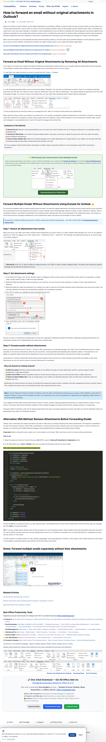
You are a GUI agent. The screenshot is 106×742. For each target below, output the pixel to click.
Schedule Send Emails (52, 624)
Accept (72, 735)
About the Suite (34, 706)
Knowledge (25, 722)
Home (11, 722)
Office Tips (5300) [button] (53, 6)
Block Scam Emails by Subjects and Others (42, 629)
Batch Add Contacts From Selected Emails (32, 640)
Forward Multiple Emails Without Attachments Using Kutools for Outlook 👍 (27, 50)
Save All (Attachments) (93, 161)
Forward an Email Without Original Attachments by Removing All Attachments (28, 46)
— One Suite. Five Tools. (22, 1)
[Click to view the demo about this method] (67, 50)
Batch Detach (30, 632)
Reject (81, 735)
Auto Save (52, 632)
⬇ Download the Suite (52, 706)
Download (32, 6)
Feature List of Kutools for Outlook (59, 673)
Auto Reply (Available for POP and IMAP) (30, 624)
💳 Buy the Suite (72, 706)
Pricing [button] (41, 6)
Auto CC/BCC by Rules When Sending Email (75, 624)
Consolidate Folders (94, 629)
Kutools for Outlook (69, 161)
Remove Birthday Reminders (86, 640)
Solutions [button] (23, 6)
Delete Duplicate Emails (65, 629)
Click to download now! (65, 616)
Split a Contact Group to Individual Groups (61, 640)
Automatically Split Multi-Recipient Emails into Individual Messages (54, 626)
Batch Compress (42, 632)
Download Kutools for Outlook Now (53, 192)
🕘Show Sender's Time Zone (62, 637)
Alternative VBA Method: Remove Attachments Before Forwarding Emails (27, 54)
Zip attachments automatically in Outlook (16, 597)
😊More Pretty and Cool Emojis (26, 635)
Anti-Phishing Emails (44, 637)
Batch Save (20, 632)
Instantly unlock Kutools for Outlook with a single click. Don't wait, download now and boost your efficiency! (37, 647)
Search (75, 6)
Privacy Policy (57, 722)
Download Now (78, 673)
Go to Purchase (91, 673)
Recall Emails (23, 629)
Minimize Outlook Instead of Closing (78, 635)
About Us (74, 722)
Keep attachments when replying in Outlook (17, 605)
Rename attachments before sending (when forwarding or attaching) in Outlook (28, 601)
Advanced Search (80, 629)
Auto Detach (62, 632)
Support (65, 6)
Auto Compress (73, 632)
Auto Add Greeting (25, 626)
